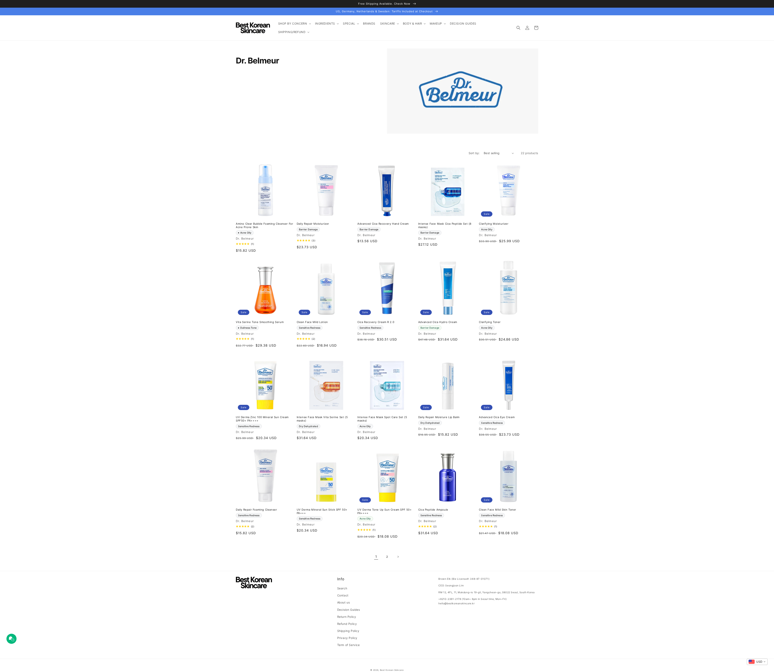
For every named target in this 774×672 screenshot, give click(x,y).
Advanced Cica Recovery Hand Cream (383, 223)
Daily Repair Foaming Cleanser (256, 509)
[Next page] (397, 556)
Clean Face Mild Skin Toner (497, 509)
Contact (343, 595)
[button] (294, 23)
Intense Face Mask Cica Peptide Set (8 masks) (444, 225)
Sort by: (474, 153)
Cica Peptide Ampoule (433, 509)
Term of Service (348, 645)
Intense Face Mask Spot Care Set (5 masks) (382, 418)
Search (342, 588)
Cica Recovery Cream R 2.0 (375, 322)
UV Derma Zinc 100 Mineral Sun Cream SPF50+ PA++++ (262, 418)
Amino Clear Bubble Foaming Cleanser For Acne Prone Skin (264, 225)
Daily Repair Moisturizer (313, 223)
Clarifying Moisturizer (493, 223)
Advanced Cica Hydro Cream (437, 322)
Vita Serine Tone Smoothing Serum (260, 322)
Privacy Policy (347, 638)
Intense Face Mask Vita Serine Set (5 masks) (322, 418)
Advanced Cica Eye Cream (497, 417)
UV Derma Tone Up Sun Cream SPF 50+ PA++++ (384, 511)
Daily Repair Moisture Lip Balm (439, 417)
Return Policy (346, 616)
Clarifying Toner (490, 322)
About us (343, 602)
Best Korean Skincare (392, 670)
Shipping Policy (348, 631)
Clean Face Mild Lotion (312, 322)
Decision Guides (348, 609)
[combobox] (757, 661)
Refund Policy (347, 623)
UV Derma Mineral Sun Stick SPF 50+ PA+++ (322, 511)
